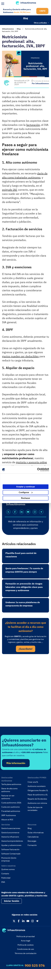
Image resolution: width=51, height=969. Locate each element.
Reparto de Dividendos (37, 799)
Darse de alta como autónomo (9, 790)
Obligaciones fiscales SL (38, 790)
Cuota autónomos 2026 (11, 802)
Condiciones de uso (25, 949)
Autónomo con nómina (37, 803)
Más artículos (7, 22)
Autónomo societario (37, 786)
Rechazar (25, 498)
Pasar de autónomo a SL (38, 794)
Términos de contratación (25, 953)
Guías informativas (36, 832)
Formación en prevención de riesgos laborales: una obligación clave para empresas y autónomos (24, 587)
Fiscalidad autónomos (10, 811)
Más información (15, 763)
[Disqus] (25, 694)
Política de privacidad (25, 936)
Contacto (5, 873)
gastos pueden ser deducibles (20, 356)
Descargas (32, 841)
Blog (25, 18)
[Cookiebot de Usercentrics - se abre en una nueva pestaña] (37, 469)
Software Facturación (10, 849)
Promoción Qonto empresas (8, 859)
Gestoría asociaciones (10, 828)
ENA (3, 882)
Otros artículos (40, 22)
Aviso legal (25, 940)
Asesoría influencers (10, 837)
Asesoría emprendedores (12, 841)
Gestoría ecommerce (10, 832)
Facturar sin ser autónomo (7, 797)
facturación (33, 125)
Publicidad (5, 878)
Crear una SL (33, 782)
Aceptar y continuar (25, 486)
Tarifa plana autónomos (11, 784)
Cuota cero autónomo (10, 807)
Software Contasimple (10, 853)
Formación (32, 845)
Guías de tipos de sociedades (35, 808)
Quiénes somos (8, 869)
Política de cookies (26, 945)
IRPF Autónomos (8, 815)
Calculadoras (33, 837)
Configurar (24, 492)
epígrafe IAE (9, 190)
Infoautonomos (8, 29)
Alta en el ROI (7, 819)
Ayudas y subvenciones (11, 845)
